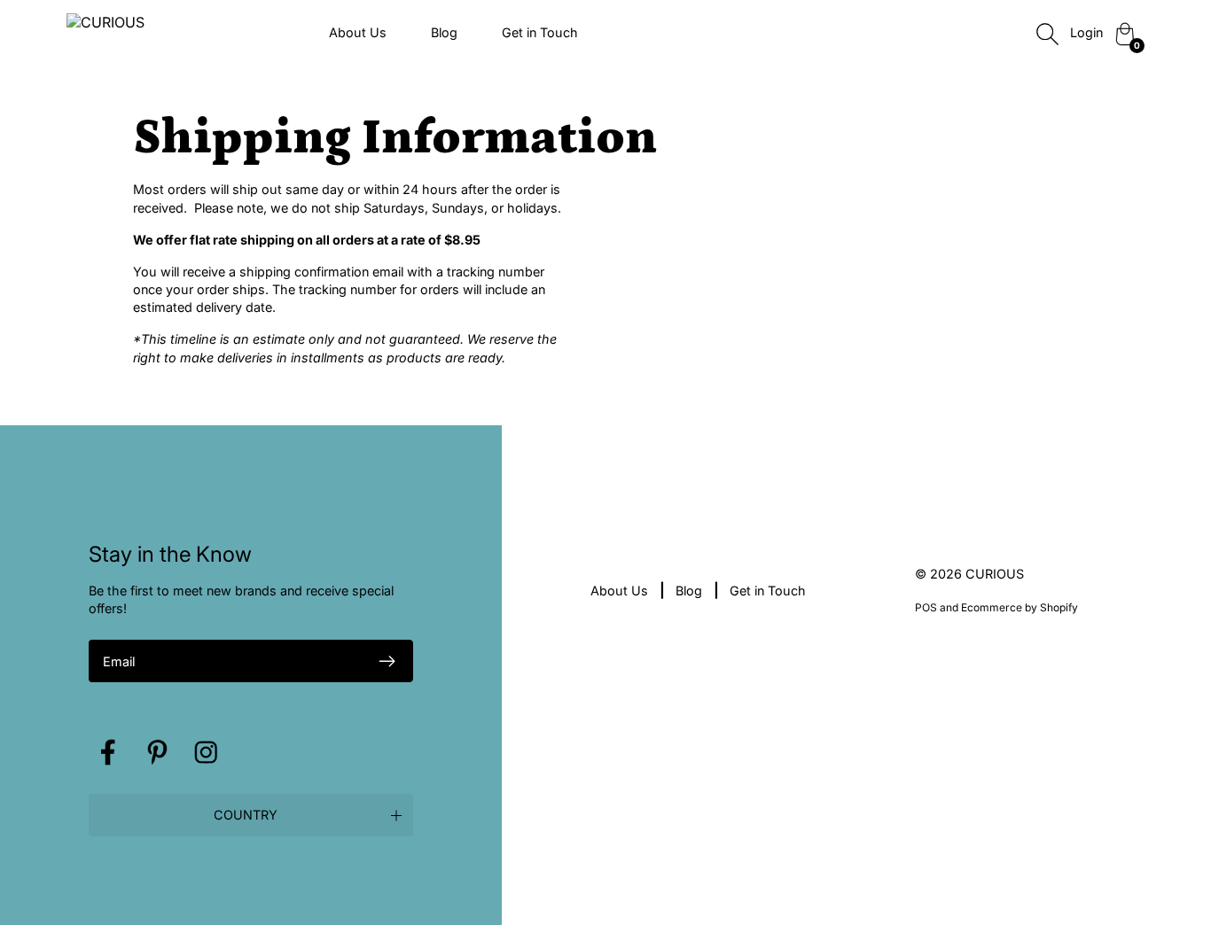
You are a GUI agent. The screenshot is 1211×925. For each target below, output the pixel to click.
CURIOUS (994, 573)
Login (1086, 32)
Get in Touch (540, 32)
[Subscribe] (387, 661)
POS (926, 607)
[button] (251, 815)
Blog (444, 32)
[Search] (1046, 33)
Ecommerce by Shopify (1019, 607)
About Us (358, 32)
